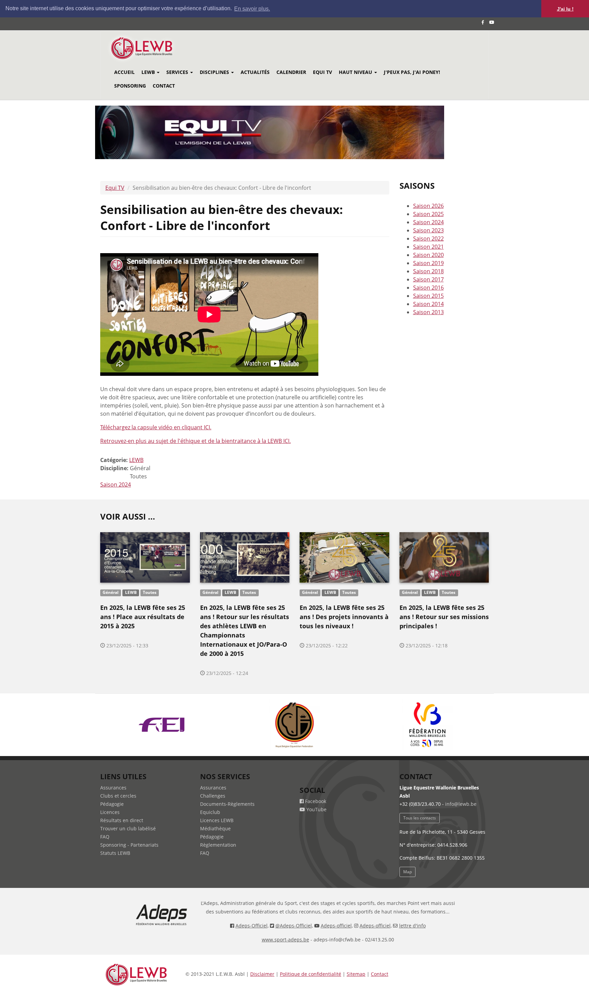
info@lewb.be (461, 804)
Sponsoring (130, 85)
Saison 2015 (428, 295)
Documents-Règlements (227, 804)
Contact (164, 85)
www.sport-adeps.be (285, 939)
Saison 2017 (428, 279)
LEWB (148, 72)
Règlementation (218, 845)
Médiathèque (215, 828)
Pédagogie (112, 804)
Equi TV (322, 72)
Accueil (124, 72)
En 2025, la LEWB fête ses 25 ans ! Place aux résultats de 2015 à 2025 (142, 616)
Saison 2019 (428, 263)
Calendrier (291, 72)
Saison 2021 (428, 246)
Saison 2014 (428, 304)
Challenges (212, 796)
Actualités (255, 72)
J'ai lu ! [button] (565, 9)
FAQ (104, 836)
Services (178, 72)
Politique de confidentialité (310, 974)
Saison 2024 (115, 484)
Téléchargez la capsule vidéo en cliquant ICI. (155, 427)
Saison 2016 (428, 287)
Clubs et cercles (118, 796)
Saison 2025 (428, 214)
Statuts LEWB (115, 853)
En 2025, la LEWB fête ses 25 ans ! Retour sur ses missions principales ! (444, 616)
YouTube (316, 809)
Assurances (113, 787)
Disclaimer (262, 974)
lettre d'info (412, 925)
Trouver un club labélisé (128, 828)
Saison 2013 (428, 312)
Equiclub (210, 812)
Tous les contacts (419, 818)
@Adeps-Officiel (293, 925)
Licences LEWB (216, 820)
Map (407, 872)
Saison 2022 (428, 238)
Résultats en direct (121, 820)
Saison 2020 (428, 255)
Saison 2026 (428, 206)
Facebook (315, 801)
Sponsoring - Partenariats (129, 845)
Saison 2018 (428, 271)
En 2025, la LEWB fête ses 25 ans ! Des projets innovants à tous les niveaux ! (344, 616)
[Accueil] (151, 48)
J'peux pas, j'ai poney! (412, 72)
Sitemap (356, 974)
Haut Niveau (356, 72)
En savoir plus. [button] (252, 9)
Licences (110, 812)
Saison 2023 (428, 230)
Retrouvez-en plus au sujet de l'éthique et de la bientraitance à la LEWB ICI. (195, 441)
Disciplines (215, 72)
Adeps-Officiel (252, 925)
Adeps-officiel (336, 925)
